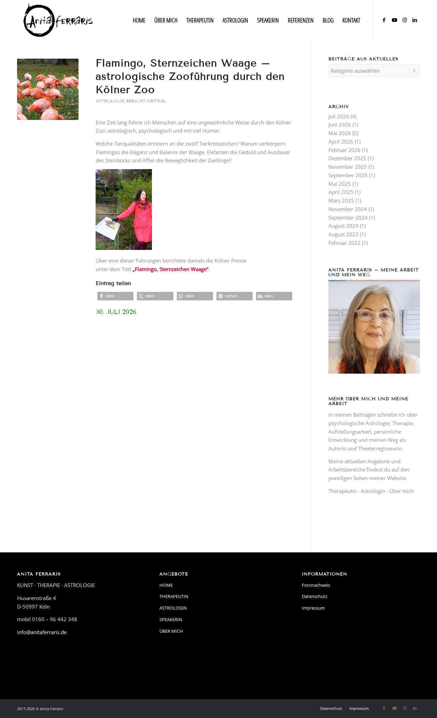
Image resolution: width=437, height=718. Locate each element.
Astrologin (373, 491)
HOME (166, 585)
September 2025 (348, 175)
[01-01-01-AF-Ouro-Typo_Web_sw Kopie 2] (58, 20)
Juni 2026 (339, 124)
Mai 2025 (339, 183)
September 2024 (348, 217)
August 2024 (343, 225)
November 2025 (347, 166)
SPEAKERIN (170, 619)
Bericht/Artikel (146, 100)
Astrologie (110, 100)
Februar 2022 (344, 242)
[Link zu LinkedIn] (415, 20)
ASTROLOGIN (173, 608)
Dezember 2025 (347, 158)
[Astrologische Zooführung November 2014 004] (48, 89)
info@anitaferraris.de (42, 632)
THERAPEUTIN (173, 596)
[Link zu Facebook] (384, 20)
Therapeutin (342, 491)
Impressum (313, 608)
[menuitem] (139, 20)
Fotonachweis (316, 585)
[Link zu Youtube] (394, 20)
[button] (115, 296)
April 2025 (340, 192)
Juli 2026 (338, 116)
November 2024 (347, 209)
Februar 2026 (344, 150)
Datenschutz (314, 596)
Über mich (401, 491)
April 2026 (340, 141)
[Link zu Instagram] (404, 20)
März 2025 (341, 200)
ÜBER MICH (171, 631)
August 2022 (343, 234)
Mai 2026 (339, 133)
